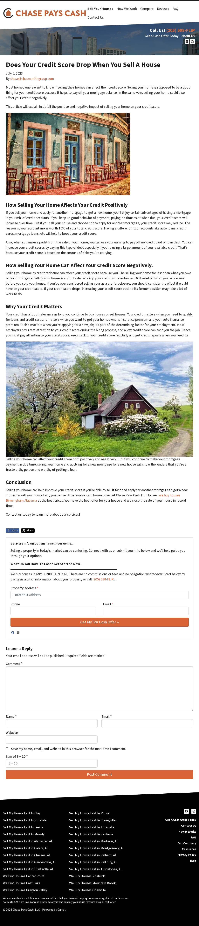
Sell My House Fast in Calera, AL (25, 848)
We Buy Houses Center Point (24, 876)
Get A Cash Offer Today (162, 36)
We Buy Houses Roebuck (87, 876)
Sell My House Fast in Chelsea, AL (27, 855)
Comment (14, 663)
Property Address (24, 588)
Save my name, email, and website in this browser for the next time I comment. (68, 748)
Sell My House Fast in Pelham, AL (93, 855)
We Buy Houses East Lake (21, 883)
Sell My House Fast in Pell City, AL (93, 862)
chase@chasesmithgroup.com (32, 78)
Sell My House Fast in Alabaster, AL (28, 841)
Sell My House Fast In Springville (92, 820)
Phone (15, 604)
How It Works (187, 832)
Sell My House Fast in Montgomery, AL (96, 848)
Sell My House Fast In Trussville (91, 827)
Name (11, 716)
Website (12, 732)
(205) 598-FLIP (180, 30)
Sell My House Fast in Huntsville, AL (28, 869)
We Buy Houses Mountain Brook (92, 883)
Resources (189, 849)
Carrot (62, 910)
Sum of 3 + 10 (17, 756)
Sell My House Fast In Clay (21, 813)
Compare (147, 8)
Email (108, 604)
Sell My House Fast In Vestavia (91, 834)
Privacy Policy (186, 855)
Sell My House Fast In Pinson (90, 813)
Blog (193, 861)
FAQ (175, 8)
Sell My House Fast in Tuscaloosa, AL (95, 869)
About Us (188, 36)
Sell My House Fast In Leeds (23, 827)
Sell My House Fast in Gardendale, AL (29, 862)
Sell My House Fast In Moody (24, 834)
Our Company (187, 843)
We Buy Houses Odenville (87, 890)
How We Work (127, 8)
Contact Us (95, 17)
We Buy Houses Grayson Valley (25, 890)
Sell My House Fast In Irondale (24, 820)
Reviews (163, 8)
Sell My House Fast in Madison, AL (93, 841)
